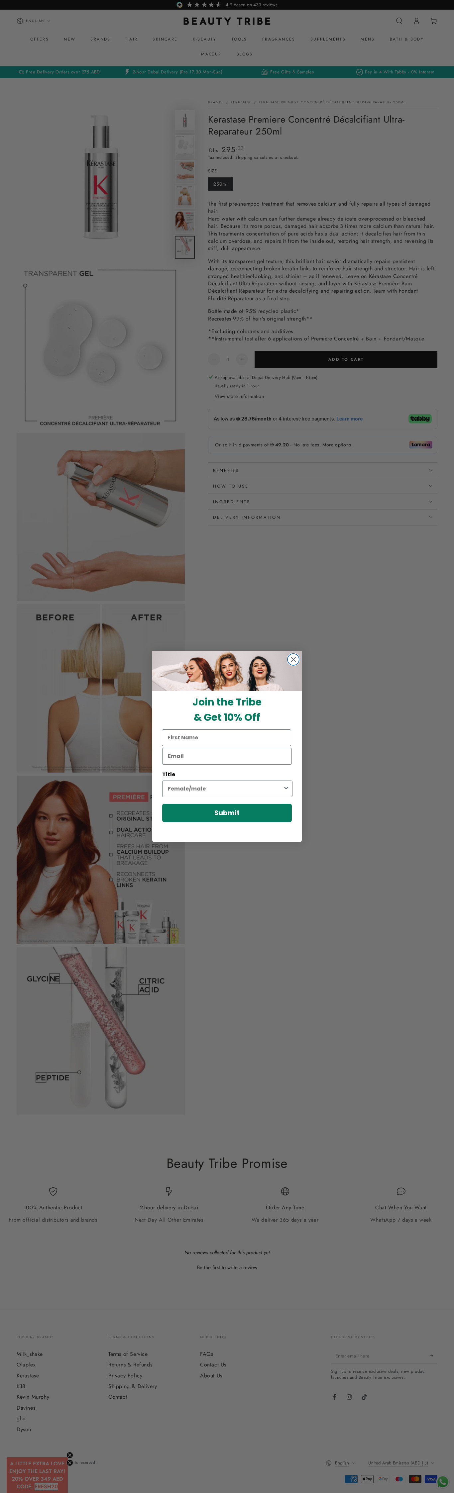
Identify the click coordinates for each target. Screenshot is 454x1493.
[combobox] (225, 789)
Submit (227, 812)
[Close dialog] (293, 659)
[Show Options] (286, 789)
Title (168, 774)
